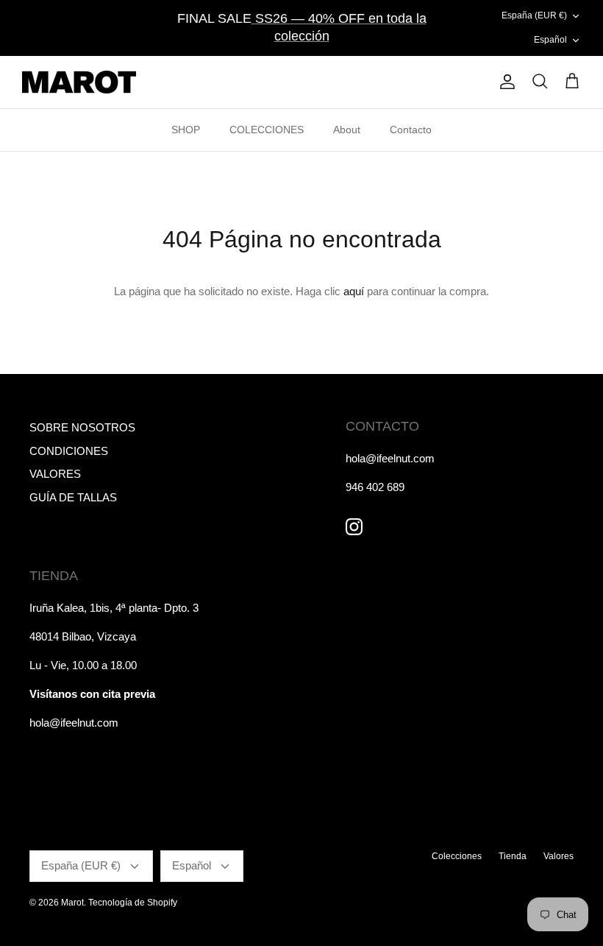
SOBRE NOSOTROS (82, 427)
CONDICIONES (68, 451)
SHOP (185, 129)
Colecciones (457, 856)
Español (550, 40)
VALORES (55, 473)
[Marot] (79, 82)
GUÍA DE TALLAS (73, 497)
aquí (353, 291)
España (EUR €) (534, 15)
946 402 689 (375, 487)
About (346, 129)
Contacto (411, 129)
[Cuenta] (504, 82)
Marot (72, 902)
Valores (558, 856)
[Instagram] (354, 526)
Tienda (513, 856)
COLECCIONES (266, 129)
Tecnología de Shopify (132, 902)
